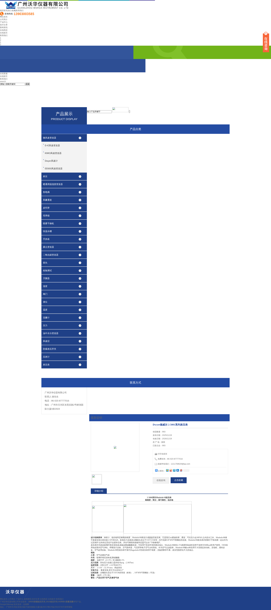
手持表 (46, 239)
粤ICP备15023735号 (56, 607)
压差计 (46, 357)
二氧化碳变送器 (50, 255)
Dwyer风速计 (51, 161)
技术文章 (4, 25)
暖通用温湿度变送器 (53, 184)
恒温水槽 (47, 231)
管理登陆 (68, 607)
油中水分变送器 (50, 333)
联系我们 (20, 10)
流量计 (46, 317)
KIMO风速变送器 (53, 153)
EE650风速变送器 (53, 168)
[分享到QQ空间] (167, 470)
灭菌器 (46, 278)
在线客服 (4, 73)
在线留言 (4, 33)
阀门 (45, 294)
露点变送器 (48, 247)
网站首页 (4, 17)
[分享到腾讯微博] (174, 470)
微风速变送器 (49, 137)
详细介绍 (98, 491)
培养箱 (46, 215)
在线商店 (4, 30)
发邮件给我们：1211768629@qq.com (174, 464)
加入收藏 (12, 10)
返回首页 (4, 10)
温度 (45, 309)
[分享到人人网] (177, 470)
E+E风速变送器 (52, 145)
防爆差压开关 (49, 349)
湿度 (45, 286)
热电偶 (46, 192)
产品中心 (4, 22)
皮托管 (46, 207)
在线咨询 (161, 480)
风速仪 (46, 341)
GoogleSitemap (6, 604)
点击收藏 (178, 480)
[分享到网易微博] (181, 470)
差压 (45, 176)
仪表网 (26, 604)
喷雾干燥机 (48, 223)
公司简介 (4, 19)
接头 (45, 262)
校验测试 (47, 270)
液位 (45, 302)
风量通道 (47, 200)
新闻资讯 (4, 27)
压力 (45, 325)
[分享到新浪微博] (170, 470)
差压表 (46, 364)
